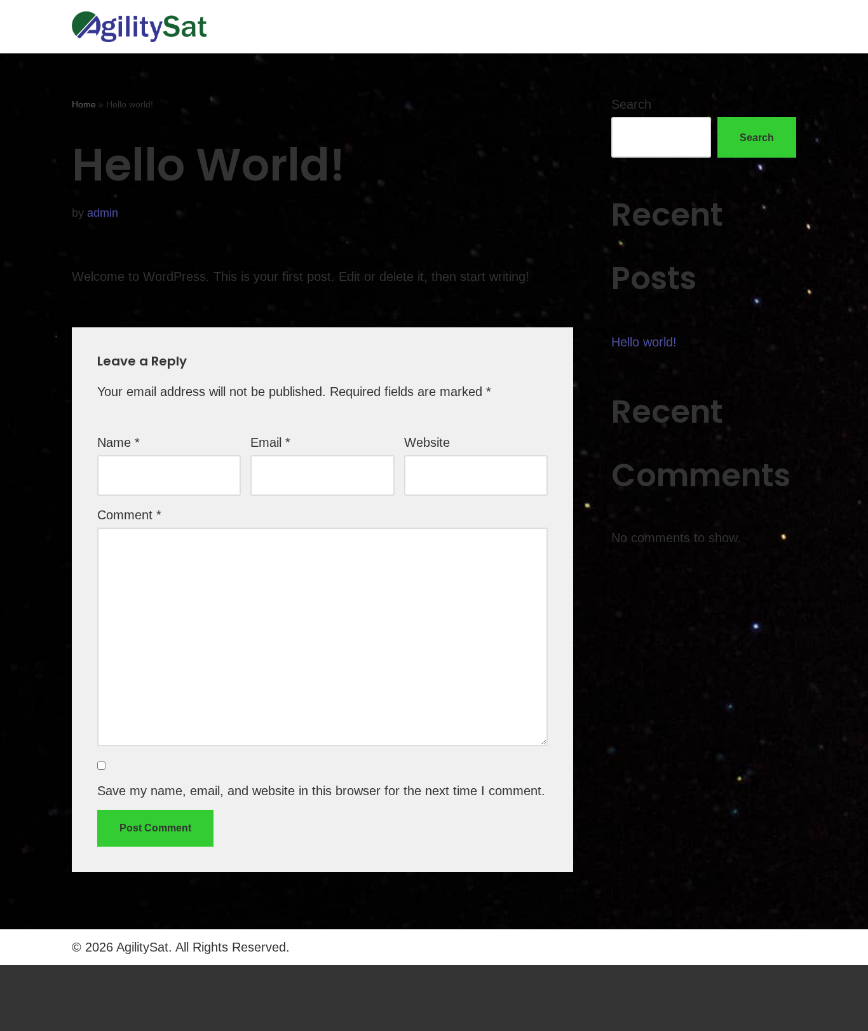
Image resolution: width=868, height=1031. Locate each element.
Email (270, 442)
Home (84, 104)
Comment (129, 515)
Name (118, 442)
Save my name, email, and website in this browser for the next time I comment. (321, 791)
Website (427, 442)
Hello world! (644, 342)
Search (631, 104)
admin (102, 213)
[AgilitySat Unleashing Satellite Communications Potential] (139, 26)
